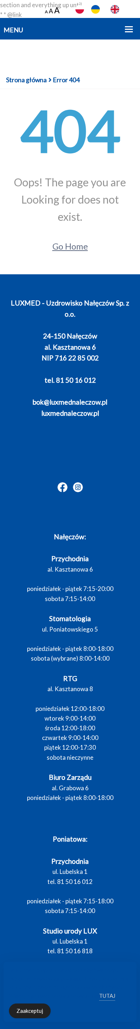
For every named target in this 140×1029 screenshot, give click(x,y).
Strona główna (26, 80)
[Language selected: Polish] (107, 9)
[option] (97, 9)
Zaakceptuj (30, 1010)
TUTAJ (107, 995)
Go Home (70, 246)
